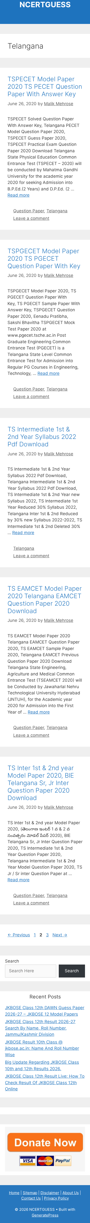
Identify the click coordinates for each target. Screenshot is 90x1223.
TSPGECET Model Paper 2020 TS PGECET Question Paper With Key (44, 258)
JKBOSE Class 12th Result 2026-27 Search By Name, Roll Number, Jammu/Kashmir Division (40, 1028)
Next (59, 934)
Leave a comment (31, 218)
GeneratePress (45, 1215)
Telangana (57, 210)
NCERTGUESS (45, 4)
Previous (19, 934)
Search (12, 961)
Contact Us (31, 1198)
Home (14, 1192)
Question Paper (28, 210)
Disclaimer (49, 1192)
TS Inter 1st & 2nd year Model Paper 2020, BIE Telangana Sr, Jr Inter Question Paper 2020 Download (41, 783)
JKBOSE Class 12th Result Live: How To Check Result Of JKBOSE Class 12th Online (44, 1082)
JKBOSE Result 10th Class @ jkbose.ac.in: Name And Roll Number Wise (42, 1048)
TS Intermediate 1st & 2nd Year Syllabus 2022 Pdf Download (42, 436)
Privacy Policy (56, 1198)
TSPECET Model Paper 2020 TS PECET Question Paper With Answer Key (45, 86)
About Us (70, 1192)
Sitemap (30, 1192)
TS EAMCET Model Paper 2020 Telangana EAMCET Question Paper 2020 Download (45, 600)
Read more (19, 195)
